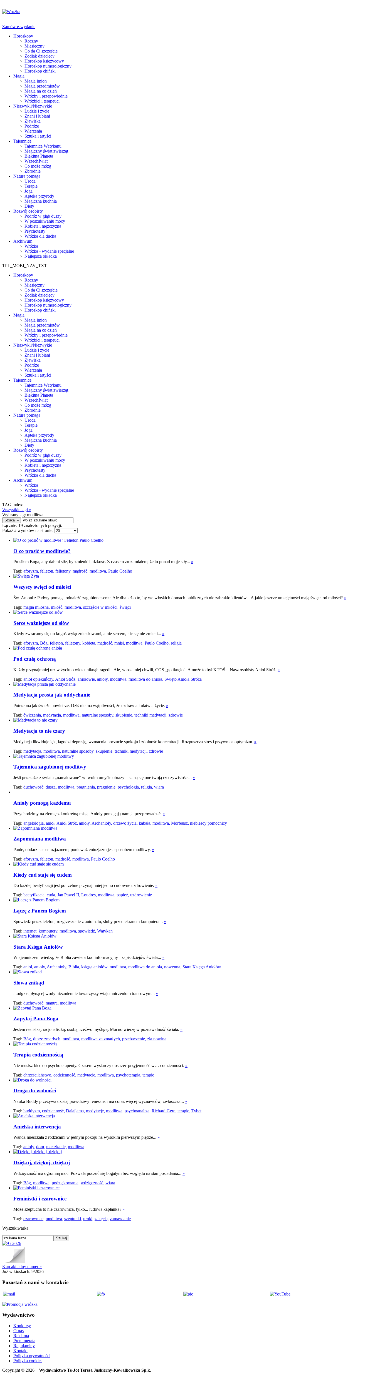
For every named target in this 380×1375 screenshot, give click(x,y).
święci (125, 607)
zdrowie (176, 715)
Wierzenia (33, 131)
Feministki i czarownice (39, 1199)
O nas (18, 1330)
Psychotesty (34, 231)
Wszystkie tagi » (16, 509)
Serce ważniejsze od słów (41, 623)
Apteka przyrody (39, 196)
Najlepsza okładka (40, 256)
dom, (40, 1146)
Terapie (31, 186)
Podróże (31, 126)
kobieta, (89, 643)
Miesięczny (34, 46)
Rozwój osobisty (28, 211)
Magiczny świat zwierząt (46, 151)
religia (176, 643)
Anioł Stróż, (66, 679)
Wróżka (31, 246)
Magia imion (35, 81)
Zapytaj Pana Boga (35, 1018)
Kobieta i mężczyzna (42, 226)
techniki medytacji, (150, 715)
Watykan (105, 931)
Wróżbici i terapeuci (42, 101)
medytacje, (86, 1075)
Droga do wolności (34, 1090)
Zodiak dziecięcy (39, 56)
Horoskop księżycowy (44, 61)
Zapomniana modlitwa (39, 839)
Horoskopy (23, 36)
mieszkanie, (56, 1146)
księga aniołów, (94, 966)
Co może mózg (37, 166)
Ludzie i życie (36, 111)
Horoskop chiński (40, 71)
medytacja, (52, 715)
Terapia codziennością (38, 1055)
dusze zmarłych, (47, 1038)
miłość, (57, 607)
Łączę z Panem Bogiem (39, 911)
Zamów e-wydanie (18, 26)
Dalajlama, (75, 1110)
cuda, (51, 894)
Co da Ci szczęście (41, 51)
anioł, (51, 823)
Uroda (30, 181)
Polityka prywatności (31, 1355)
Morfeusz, (180, 823)
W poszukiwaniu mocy (44, 221)
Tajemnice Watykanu (42, 146)
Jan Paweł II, (68, 894)
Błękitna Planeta (38, 156)
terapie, (183, 1110)
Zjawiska (32, 121)
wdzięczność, (92, 1182)
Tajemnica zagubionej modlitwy (49, 767)
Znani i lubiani (37, 116)
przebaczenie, (134, 1038)
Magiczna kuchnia (40, 201)
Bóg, (44, 643)
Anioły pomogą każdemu (42, 803)
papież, (123, 894)
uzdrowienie (141, 894)
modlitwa (68, 1003)
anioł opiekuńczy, (38, 679)
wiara (159, 787)
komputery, (48, 931)
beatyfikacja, (34, 894)
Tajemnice (22, 141)
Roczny (31, 41)
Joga (28, 191)
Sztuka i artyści (37, 136)
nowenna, (172, 966)
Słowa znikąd (28, 983)
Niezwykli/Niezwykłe (32, 106)
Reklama (21, 1335)
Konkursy (22, 1325)
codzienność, (64, 1075)
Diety (29, 206)
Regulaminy (24, 1345)
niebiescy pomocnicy (208, 823)
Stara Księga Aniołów (38, 947)
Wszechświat (36, 161)
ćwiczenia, (32, 715)
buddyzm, (32, 1110)
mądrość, (80, 571)
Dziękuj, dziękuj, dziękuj (41, 1162)
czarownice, (34, 1218)
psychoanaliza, (137, 1110)
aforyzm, (31, 571)
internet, (30, 931)
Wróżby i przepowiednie (46, 96)
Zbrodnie (32, 171)
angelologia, (34, 823)
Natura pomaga (26, 176)
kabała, (145, 823)
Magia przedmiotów (42, 86)
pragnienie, (107, 787)
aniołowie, (87, 679)
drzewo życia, (125, 823)
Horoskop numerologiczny (47, 66)
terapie (148, 1075)
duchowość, (34, 787)
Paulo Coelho (120, 571)
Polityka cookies (27, 1360)
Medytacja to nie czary (39, 731)
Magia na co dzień (40, 91)
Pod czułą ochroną (34, 659)
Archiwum (22, 241)
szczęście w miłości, (101, 607)
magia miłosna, (36, 607)
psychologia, (129, 787)
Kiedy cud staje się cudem (42, 875)
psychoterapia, (128, 1075)
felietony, (63, 571)
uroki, (88, 1218)
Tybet (196, 1110)
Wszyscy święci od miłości (42, 587)
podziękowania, (66, 1182)
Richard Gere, (164, 1110)
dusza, (51, 787)
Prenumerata (24, 1340)
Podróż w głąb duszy (42, 216)
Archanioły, (102, 823)
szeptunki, (73, 1218)
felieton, (47, 571)
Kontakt (20, 1350)
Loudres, (89, 894)
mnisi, (119, 643)
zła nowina (156, 1038)
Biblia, (74, 966)
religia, (147, 787)
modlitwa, (98, 571)
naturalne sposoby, (98, 715)
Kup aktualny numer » (22, 1266)
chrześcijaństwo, (37, 1075)
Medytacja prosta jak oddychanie (51, 695)
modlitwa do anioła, (146, 679)
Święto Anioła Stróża (183, 679)
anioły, (103, 679)
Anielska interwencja (37, 1127)
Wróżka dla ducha (40, 236)
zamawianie (120, 1218)
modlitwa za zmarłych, (101, 1038)
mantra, (52, 1003)
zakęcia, (102, 1218)
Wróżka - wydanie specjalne (49, 251)
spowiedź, (87, 931)
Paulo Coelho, (157, 643)
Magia (18, 76)
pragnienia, (86, 787)
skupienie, (124, 715)
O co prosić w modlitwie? (42, 551)
